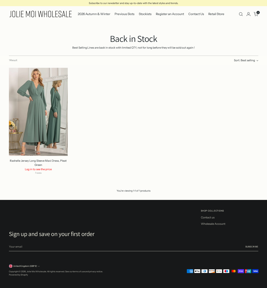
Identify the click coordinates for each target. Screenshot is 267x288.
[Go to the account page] (248, 14)
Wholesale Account (213, 223)
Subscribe (251, 246)
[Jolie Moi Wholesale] (40, 14)
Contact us (208, 217)
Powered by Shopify (18, 275)
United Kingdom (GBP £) (25, 266)
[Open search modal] (240, 14)
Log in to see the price (38, 169)
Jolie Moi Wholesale (36, 271)
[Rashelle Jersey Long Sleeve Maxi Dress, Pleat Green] (38, 112)
